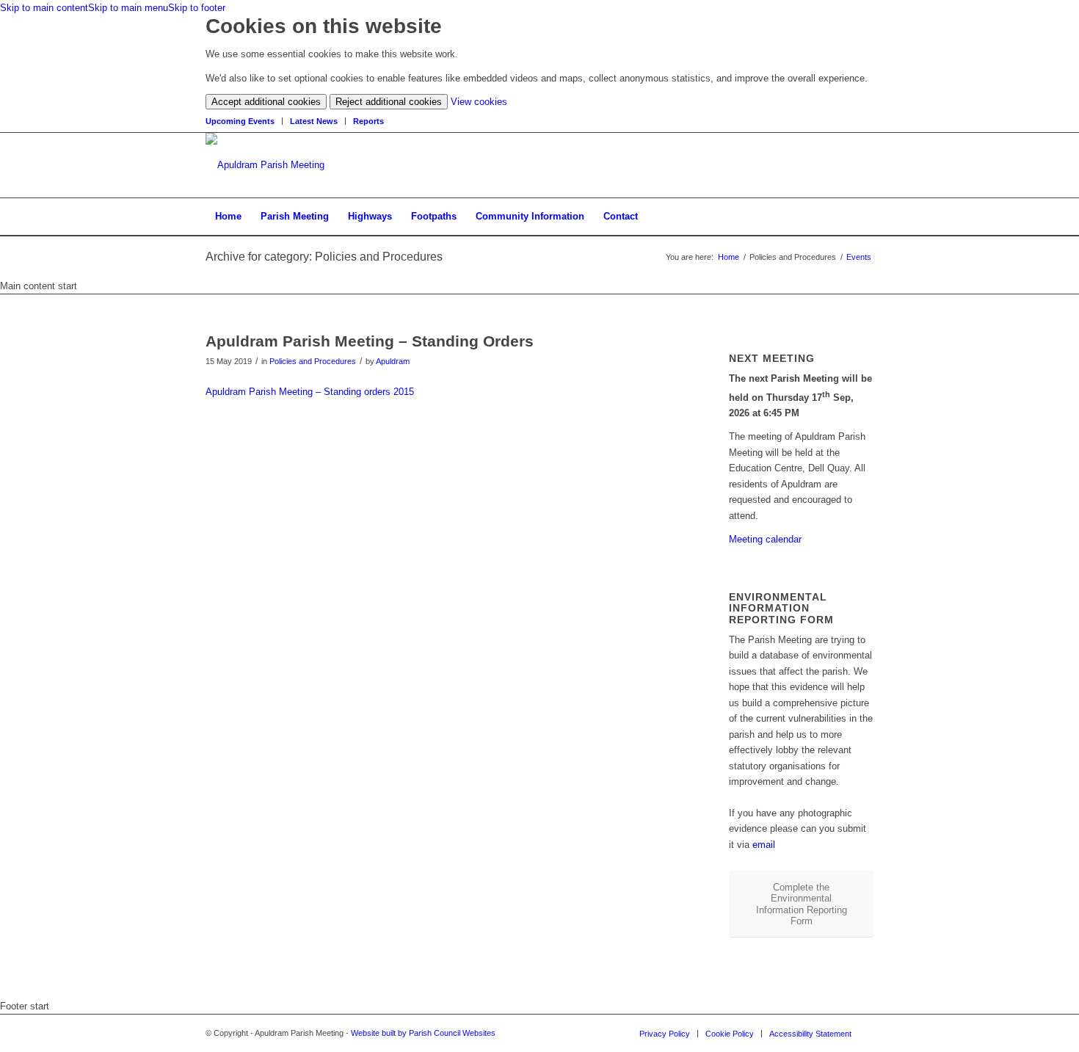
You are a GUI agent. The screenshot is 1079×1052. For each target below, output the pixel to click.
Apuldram (393, 361)
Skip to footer (196, 7)
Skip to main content (44, 7)
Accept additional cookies (266, 101)
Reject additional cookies (388, 101)
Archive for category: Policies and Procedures (324, 256)
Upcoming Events (240, 121)
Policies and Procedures (312, 361)
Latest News (314, 121)
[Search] (863, 216)
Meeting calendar (765, 539)
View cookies (479, 101)
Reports (368, 121)
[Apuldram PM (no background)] (265, 165)
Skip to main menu (128, 7)
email (763, 844)
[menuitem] (244, 121)
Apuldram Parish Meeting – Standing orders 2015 (310, 391)
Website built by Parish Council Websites (423, 1033)
